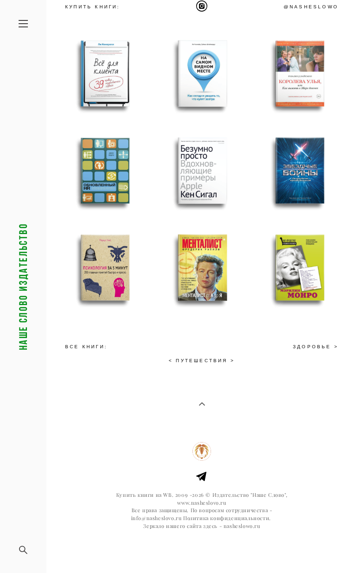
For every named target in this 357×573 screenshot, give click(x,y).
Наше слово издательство (23, 286)
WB (167, 495)
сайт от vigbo (201, 551)
